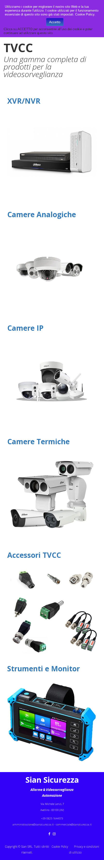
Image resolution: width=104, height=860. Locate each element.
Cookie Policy (60, 847)
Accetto (54, 22)
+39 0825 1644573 (52, 818)
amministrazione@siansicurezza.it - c (35, 824)
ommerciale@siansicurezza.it (74, 824)
